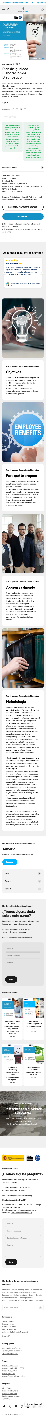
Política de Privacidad (20, 1332)
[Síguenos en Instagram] (16, 1406)
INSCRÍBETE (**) (23, 216)
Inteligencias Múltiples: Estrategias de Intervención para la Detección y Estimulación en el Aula (25, 284)
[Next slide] (41, 272)
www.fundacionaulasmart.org (21, 1213)
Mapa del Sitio (7, 1336)
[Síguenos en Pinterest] (22, 1406)
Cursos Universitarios (10, 1365)
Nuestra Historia (8, 1324)
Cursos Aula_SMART (9, 1371)
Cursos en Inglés (8, 1374)
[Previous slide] (4, 272)
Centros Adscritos (9, 1327)
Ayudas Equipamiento (10, 1354)
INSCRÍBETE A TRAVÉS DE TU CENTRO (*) (23, 207)
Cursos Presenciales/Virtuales (13, 1376)
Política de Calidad (9, 1329)
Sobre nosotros (8, 1321)
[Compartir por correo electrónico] (25, 109)
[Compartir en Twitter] (17, 109)
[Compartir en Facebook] (13, 109)
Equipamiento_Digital (10, 1391)
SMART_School (7, 1388)
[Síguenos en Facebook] (4, 1406)
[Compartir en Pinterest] (21, 109)
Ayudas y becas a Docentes (12, 1351)
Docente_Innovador (9, 1394)
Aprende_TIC (7, 1399)
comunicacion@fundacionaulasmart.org (22, 1210)
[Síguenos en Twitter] (10, 1406)
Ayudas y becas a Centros (11, 1348)
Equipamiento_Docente (11, 1396)
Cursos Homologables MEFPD (13, 1368)
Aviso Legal (6, 1332)
